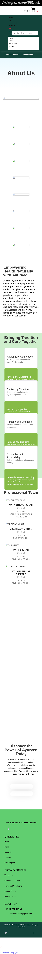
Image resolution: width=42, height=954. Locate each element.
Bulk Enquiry (9, 863)
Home (11, 17)
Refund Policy (10, 891)
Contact (12, 25)
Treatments (13, 23)
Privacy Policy (10, 897)
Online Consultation (12, 881)
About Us (8, 852)
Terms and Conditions (13, 886)
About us (12, 49)
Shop (11, 20)
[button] (9, 953)
